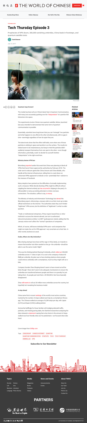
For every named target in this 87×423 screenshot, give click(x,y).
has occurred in (45, 188)
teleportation (52, 114)
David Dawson (16, 39)
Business (9, 388)
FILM (74, 119)
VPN (33, 339)
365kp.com (34, 328)
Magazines (30, 383)
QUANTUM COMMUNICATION (32, 336)
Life (8, 385)
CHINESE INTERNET (38, 333)
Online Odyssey (33, 15)
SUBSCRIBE (77, 5)
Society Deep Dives (13, 15)
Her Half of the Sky (54, 15)
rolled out (58, 252)
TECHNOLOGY (12, 23)
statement (32, 313)
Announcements (45, 383)
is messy (49, 193)
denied (58, 198)
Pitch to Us (64, 391)
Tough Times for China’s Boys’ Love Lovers (76, 134)
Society (9, 383)
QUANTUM (49, 333)
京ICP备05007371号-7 (78, 420)
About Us (63, 383)
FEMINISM (75, 131)
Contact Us (64, 393)
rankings (38, 295)
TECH (52, 336)
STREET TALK (75, 144)
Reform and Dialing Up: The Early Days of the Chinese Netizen (77, 162)
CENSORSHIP (27, 333)
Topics (9, 379)
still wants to (26, 283)
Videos (29, 391)
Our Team (64, 385)
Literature (16, 388)
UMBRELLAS (27, 339)
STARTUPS (45, 336)
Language (9, 391)
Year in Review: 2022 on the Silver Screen (77, 121)
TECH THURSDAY (60, 336)
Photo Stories (17, 391)
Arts (14, 385)
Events (43, 385)
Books (29, 385)
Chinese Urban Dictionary (74, 15)
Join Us (63, 388)
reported (29, 165)
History (15, 383)
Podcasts (30, 388)
